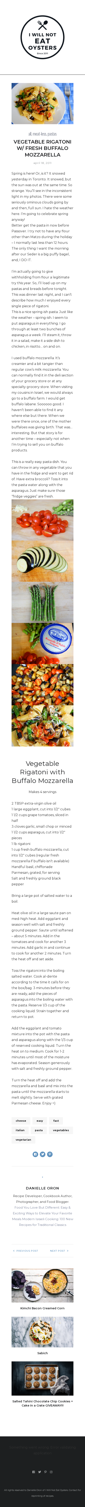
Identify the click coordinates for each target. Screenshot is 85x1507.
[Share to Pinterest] (50, 1154)
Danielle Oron (42, 1188)
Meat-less (39, 133)
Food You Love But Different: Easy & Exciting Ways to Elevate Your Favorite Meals (42, 1213)
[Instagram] (51, 1472)
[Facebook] (33, 1472)
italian (20, 1130)
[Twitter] (39, 1472)
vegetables (61, 1130)
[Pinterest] (45, 1472)
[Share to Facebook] (35, 1154)
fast (56, 1120)
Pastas (52, 133)
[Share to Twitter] (42, 1154)
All (29, 133)
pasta (39, 1130)
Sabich (42, 1353)
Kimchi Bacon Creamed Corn (42, 1308)
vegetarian (23, 1139)
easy (40, 1120)
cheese (21, 1120)
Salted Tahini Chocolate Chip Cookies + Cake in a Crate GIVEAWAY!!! (42, 1403)
